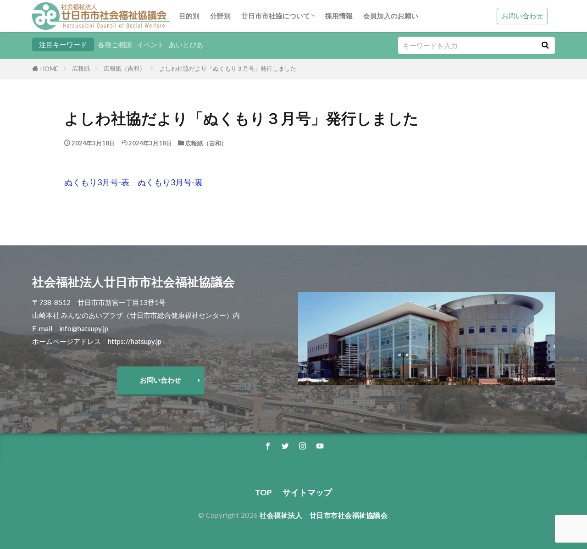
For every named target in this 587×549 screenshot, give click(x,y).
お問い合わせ (522, 15)
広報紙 (81, 68)
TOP (263, 492)
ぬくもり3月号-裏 (170, 182)
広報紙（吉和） (124, 68)
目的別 (189, 15)
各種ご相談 (115, 44)
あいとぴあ (186, 44)
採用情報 (339, 15)
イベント (150, 44)
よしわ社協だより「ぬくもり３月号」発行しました (227, 68)
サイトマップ (307, 492)
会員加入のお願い (390, 15)
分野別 (220, 15)
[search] (545, 45)
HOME (49, 68)
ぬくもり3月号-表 (96, 182)
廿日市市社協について (275, 15)
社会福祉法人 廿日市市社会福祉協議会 (324, 515)
